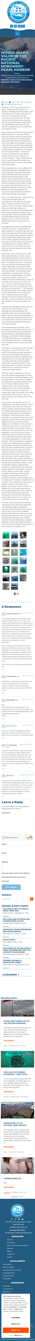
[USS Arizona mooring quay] (14, 586)
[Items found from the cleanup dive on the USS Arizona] (6, 560)
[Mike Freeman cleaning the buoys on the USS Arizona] (14, 560)
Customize (15, 1318)
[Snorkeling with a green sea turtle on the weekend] (23, 552)
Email (4, 853)
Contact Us (10, 1254)
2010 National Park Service (17, 78)
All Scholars (7, 1279)
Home (16, 73)
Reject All (15, 1324)
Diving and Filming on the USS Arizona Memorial (17, 1022)
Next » (22, 1197)
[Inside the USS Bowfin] (6, 543)
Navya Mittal (9, 940)
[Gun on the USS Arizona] (6, 535)
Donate (9, 1257)
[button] (17, 33)
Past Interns (6, 1292)
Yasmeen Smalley (13, 1178)
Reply (3, 669)
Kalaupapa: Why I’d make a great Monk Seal (16, 910)
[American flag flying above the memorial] (23, 560)
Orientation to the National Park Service (15, 1124)
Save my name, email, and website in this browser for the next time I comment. (16, 877)
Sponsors (10, 1248)
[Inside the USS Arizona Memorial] (6, 586)
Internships (6, 1286)
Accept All (15, 1330)
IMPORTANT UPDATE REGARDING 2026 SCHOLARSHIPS (17, 930)
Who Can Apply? (8, 1267)
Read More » (6, 916)
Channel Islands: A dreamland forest (12, 961)
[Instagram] (11, 26)
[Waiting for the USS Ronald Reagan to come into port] (14, 535)
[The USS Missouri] (14, 543)
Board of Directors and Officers (17, 1245)
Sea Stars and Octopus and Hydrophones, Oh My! (16, 920)
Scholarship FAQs (8, 1273)
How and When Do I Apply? (12, 1270)
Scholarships (7, 1264)
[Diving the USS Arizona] (23, 569)
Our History (11, 1242)
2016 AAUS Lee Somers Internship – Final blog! (15, 1073)
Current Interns (8, 1289)
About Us (10, 1240)
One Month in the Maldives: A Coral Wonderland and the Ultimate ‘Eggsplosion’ (17, 950)
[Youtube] (15, 26)
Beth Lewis (9, 725)
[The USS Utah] (6, 552)
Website (5, 862)
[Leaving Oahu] (14, 577)
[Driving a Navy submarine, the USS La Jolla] (23, 535)
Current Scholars (8, 1276)
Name (4, 844)
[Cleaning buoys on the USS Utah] (23, 543)
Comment (6, 813)
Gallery (9, 1251)
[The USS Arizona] (6, 569)
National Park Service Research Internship (17, 75)
